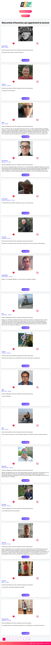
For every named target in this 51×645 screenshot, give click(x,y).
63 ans (13, 200)
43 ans (8, 505)
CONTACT (47, 643)
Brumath (4, 505)
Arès (3, 47)
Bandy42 (4, 466)
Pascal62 (4, 237)
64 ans (9, 238)
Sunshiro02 (5, 160)
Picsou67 (4, 504)
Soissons (4, 162)
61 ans (8, 544)
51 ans (6, 429)
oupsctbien (4, 198)
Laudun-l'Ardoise (6, 200)
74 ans (6, 47)
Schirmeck (4, 314)
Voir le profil (26, 60)
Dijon (3, 582)
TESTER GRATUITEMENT (25, 11)
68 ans (9, 353)
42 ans (9, 162)
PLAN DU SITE (40, 643)
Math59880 (5, 275)
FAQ (31, 643)
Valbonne (4, 620)
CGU (34, 643)
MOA (3, 389)
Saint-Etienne (5, 467)
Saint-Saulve (5, 276)
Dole (3, 429)
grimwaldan (5, 46)
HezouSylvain (5, 619)
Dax (3, 123)
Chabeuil (4, 238)
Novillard (4, 544)
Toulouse (4, 85)
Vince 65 (4, 542)
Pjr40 (3, 122)
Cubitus (4, 351)
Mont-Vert (4, 391)
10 (29, 639)
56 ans (9, 85)
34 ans (10, 276)
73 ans (7, 582)
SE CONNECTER (25, 15)
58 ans (9, 314)
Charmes (4, 353)
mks (3, 313)
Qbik (3, 428)
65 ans (9, 391)
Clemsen (4, 580)
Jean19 (3, 84)
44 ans (11, 467)
